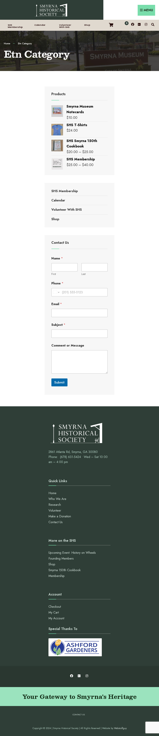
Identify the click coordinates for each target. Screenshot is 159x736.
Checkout (54, 606)
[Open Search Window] (152, 24)
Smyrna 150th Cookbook (64, 570)
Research (54, 504)
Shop (87, 25)
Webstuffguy (120, 728)
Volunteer (54, 510)
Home (7, 43)
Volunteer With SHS (65, 26)
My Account (56, 618)
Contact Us (55, 522)
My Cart (53, 612)
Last (83, 274)
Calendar (39, 25)
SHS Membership (15, 26)
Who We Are (57, 499)
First (53, 274)
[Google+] (139, 24)
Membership (56, 576)
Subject (58, 325)
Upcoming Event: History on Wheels (72, 552)
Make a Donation (59, 516)
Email (56, 304)
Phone (57, 283)
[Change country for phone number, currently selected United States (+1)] (55, 292)
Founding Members (61, 558)
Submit (59, 382)
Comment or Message (67, 345)
